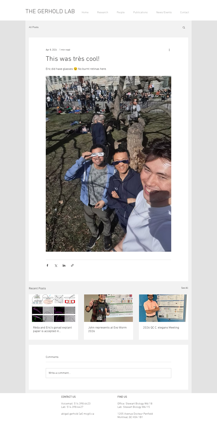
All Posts (33, 27)
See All (184, 288)
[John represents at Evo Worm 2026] (108, 308)
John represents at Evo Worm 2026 (107, 329)
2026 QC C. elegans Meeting (161, 328)
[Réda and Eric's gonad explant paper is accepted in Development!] (53, 308)
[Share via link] (72, 265)
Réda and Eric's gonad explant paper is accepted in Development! (52, 329)
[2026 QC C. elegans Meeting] (163, 308)
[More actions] (169, 50)
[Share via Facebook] (47, 265)
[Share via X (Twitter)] (55, 265)
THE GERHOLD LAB (50, 11)
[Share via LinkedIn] (64, 265)
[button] (183, 27)
